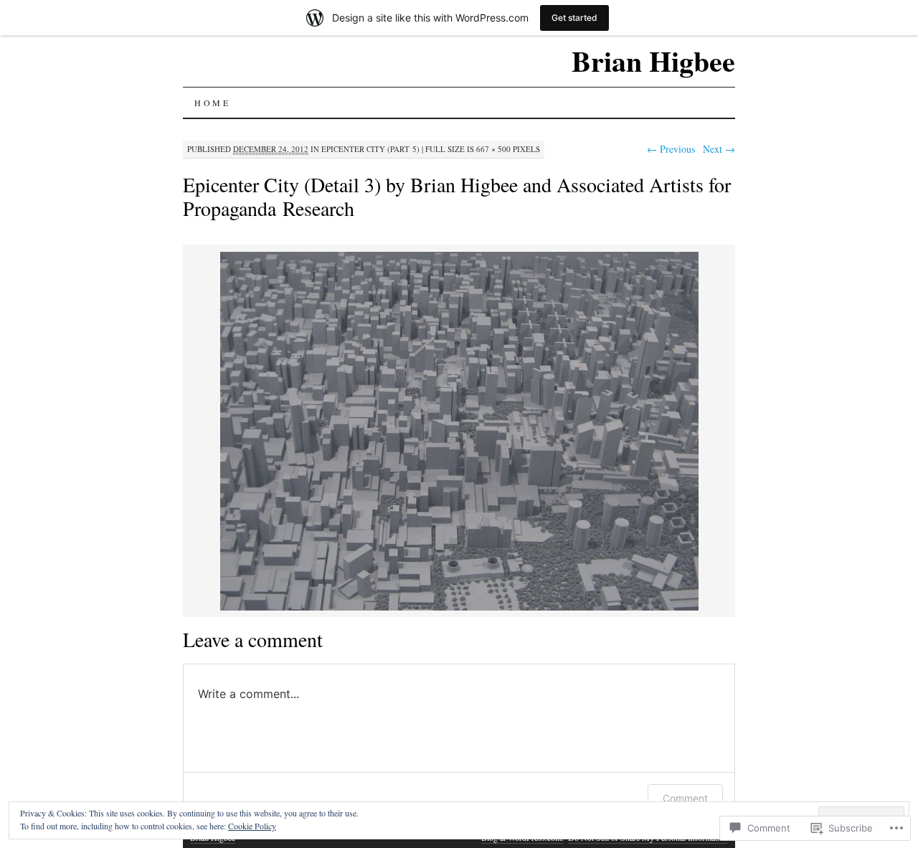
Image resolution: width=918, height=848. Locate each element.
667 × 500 (493, 148)
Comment (685, 798)
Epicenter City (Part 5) (370, 148)
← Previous (671, 149)
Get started (574, 17)
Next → (719, 149)
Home (212, 102)
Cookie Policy (252, 825)
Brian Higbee (653, 60)
